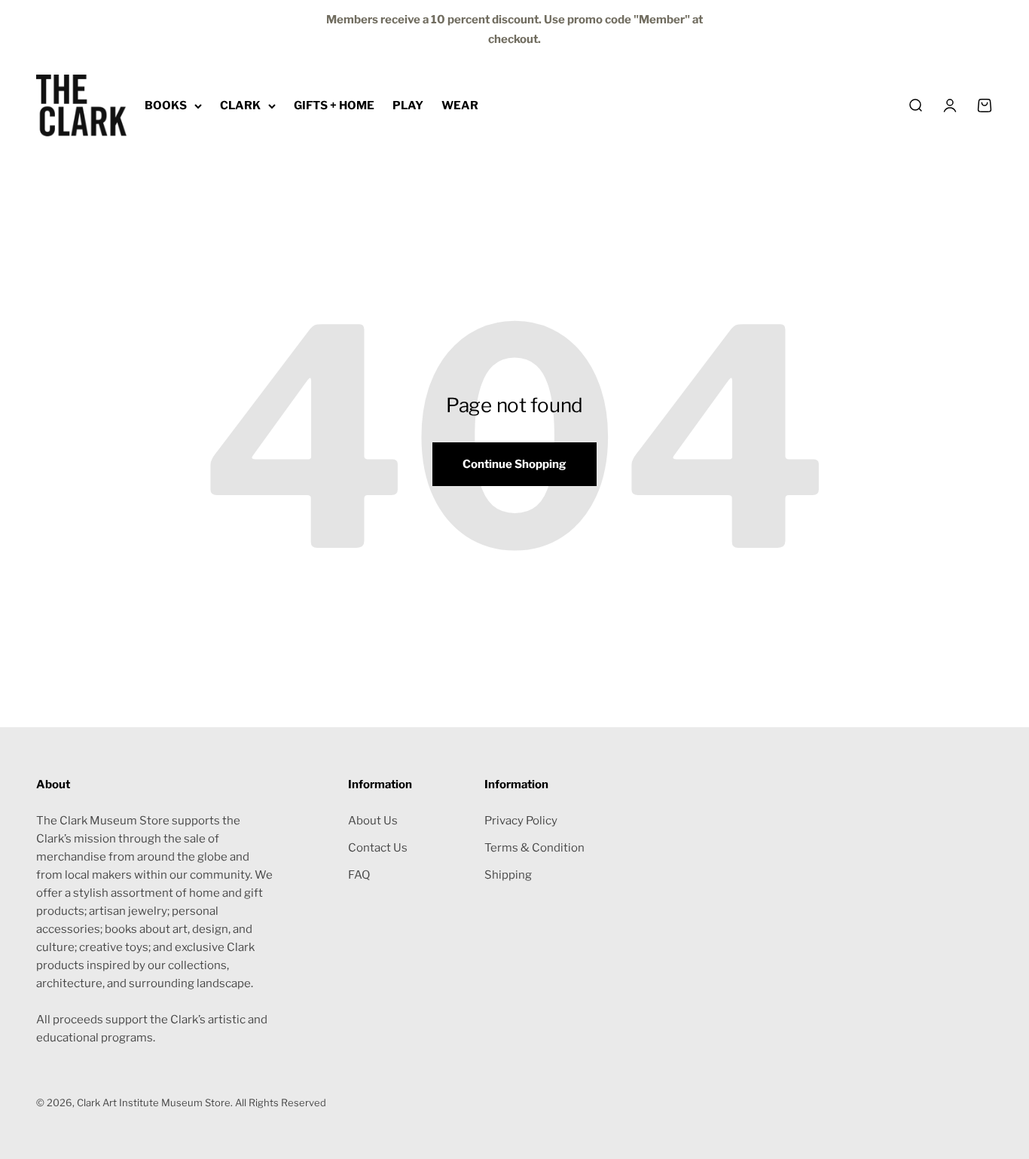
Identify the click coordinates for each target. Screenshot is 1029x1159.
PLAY (407, 105)
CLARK (240, 105)
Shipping (508, 875)
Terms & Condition (534, 848)
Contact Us (378, 848)
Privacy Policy (520, 820)
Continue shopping (514, 464)
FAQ (359, 875)
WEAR (459, 105)
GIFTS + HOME (334, 105)
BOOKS (166, 105)
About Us (373, 820)
